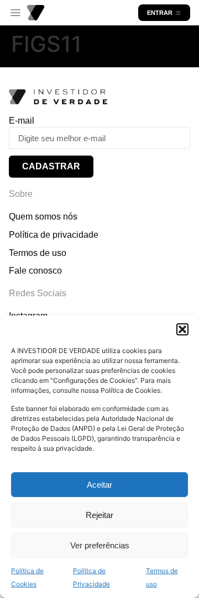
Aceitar (99, 484)
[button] (182, 329)
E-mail (21, 120)
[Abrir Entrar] (178, 13)
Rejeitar (99, 515)
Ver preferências (99, 545)
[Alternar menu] (15, 13)
